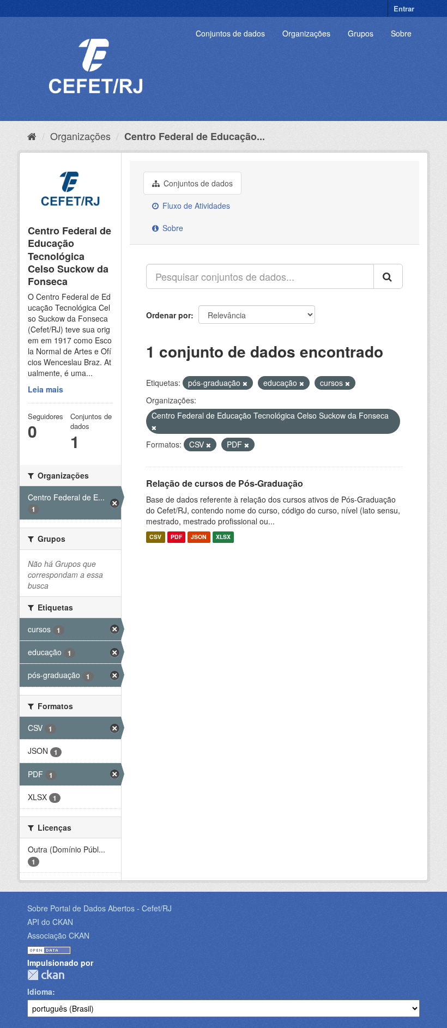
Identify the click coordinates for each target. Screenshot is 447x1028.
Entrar (404, 8)
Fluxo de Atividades (195, 205)
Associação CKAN (58, 935)
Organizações (306, 33)
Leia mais (45, 389)
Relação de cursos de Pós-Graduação (224, 483)
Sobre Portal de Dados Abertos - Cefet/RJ (99, 908)
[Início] (32, 136)
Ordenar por (168, 315)
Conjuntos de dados (230, 33)
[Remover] (245, 383)
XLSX (223, 537)
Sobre (401, 33)
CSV (155, 537)
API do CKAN (50, 921)
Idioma (39, 991)
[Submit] (388, 276)
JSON (199, 537)
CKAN (45, 975)
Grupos (360, 33)
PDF (176, 537)
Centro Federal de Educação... (194, 136)
